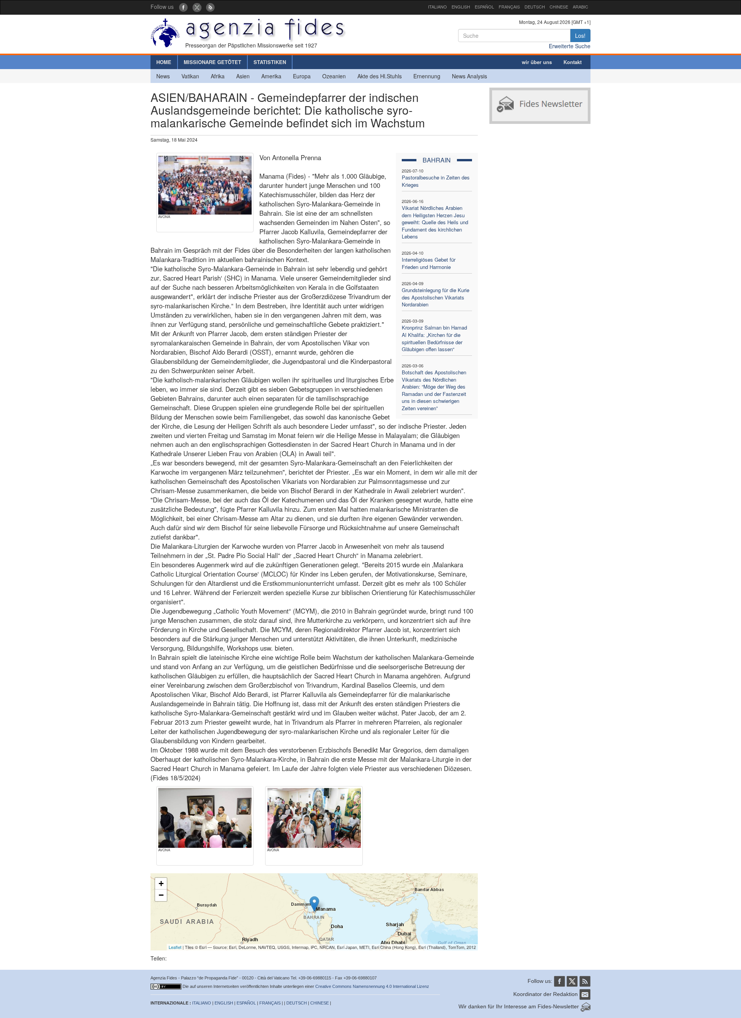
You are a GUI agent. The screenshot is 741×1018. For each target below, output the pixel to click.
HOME (163, 62)
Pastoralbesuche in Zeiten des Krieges (436, 181)
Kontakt (572, 62)
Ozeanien (334, 76)
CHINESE (559, 6)
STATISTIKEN (270, 62)
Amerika (271, 76)
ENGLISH (461, 6)
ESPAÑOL (484, 6)
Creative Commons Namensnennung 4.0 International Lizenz (372, 986)
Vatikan (190, 76)
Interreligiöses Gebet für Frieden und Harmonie (428, 263)
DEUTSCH (534, 6)
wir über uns (537, 62)
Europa (302, 76)
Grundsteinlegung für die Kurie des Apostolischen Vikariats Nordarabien (435, 297)
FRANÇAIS (509, 6)
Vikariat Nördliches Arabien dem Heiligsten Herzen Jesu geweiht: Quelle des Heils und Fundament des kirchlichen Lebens (435, 222)
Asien (243, 76)
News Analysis (469, 76)
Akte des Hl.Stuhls (379, 76)
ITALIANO (437, 6)
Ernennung (426, 76)
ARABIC (580, 6)
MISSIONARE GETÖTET (212, 62)
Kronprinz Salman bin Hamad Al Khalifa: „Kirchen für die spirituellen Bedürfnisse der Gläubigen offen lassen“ (434, 338)
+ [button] (161, 883)
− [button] (161, 895)
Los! (580, 35)
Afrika (218, 76)
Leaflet (175, 947)
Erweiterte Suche (569, 46)
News (163, 76)
